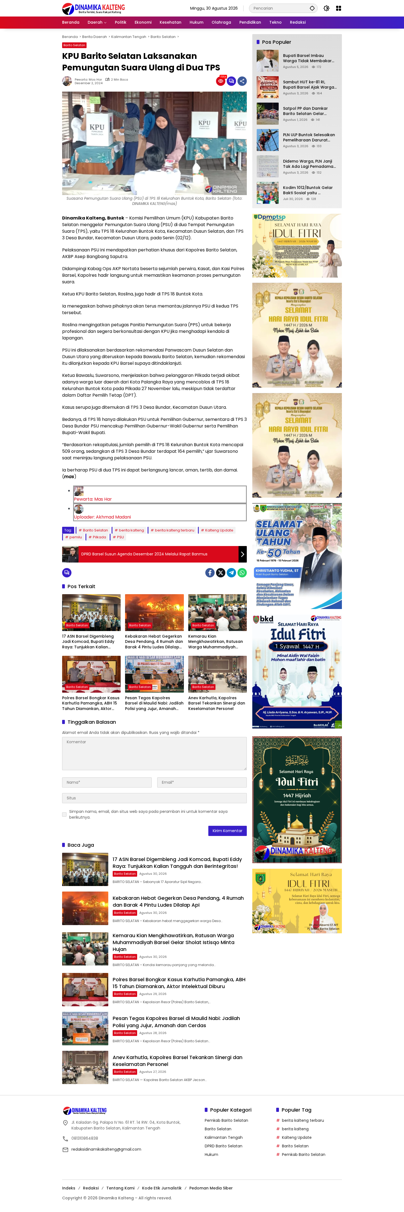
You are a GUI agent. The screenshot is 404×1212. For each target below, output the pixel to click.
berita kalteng (131, 530)
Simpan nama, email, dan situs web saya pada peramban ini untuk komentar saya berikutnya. (148, 814)
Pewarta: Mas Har (88, 79)
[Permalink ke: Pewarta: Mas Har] (68, 81)
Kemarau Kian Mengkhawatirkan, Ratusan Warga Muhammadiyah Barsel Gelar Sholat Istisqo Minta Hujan (215, 642)
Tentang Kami (120, 1188)
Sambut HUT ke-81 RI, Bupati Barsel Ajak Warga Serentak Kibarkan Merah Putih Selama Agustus (308, 84)
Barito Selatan (74, 45)
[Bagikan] (242, 81)
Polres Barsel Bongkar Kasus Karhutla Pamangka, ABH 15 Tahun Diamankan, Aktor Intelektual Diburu (91, 703)
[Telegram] (231, 572)
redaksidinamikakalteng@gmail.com (106, 1149)
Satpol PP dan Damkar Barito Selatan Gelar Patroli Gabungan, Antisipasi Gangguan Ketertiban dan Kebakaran (310, 111)
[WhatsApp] (242, 572)
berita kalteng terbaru (174, 530)
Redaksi (91, 1188)
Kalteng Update (219, 530)
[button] (312, 8)
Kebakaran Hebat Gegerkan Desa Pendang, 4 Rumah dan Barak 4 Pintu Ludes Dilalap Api (154, 642)
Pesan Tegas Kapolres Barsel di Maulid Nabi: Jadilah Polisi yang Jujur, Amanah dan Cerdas (154, 703)
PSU (120, 537)
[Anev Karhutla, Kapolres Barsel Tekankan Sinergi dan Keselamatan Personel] (217, 674)
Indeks (68, 1188)
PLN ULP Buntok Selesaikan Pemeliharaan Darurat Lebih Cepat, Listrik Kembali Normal (310, 137)
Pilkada (99, 537)
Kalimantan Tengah (224, 1137)
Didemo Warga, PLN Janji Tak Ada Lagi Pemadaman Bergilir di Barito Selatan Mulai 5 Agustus (309, 164)
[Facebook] (210, 572)
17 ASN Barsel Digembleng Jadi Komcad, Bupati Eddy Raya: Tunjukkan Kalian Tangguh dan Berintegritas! (89, 642)
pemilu (76, 537)
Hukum (211, 1154)
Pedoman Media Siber (211, 1188)
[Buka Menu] (338, 8)
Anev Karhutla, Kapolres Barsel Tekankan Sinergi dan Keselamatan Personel (216, 703)
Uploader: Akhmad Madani (102, 517)
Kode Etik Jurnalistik (162, 1188)
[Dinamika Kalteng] (93, 9)
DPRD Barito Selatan (223, 1146)
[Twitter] (220, 572)
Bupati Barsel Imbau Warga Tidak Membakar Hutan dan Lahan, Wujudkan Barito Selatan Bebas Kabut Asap (308, 58)
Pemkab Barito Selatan (226, 1120)
